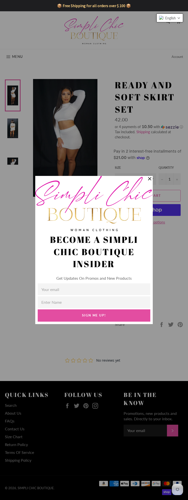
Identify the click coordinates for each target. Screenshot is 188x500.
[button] (170, 18)
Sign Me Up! (94, 315)
